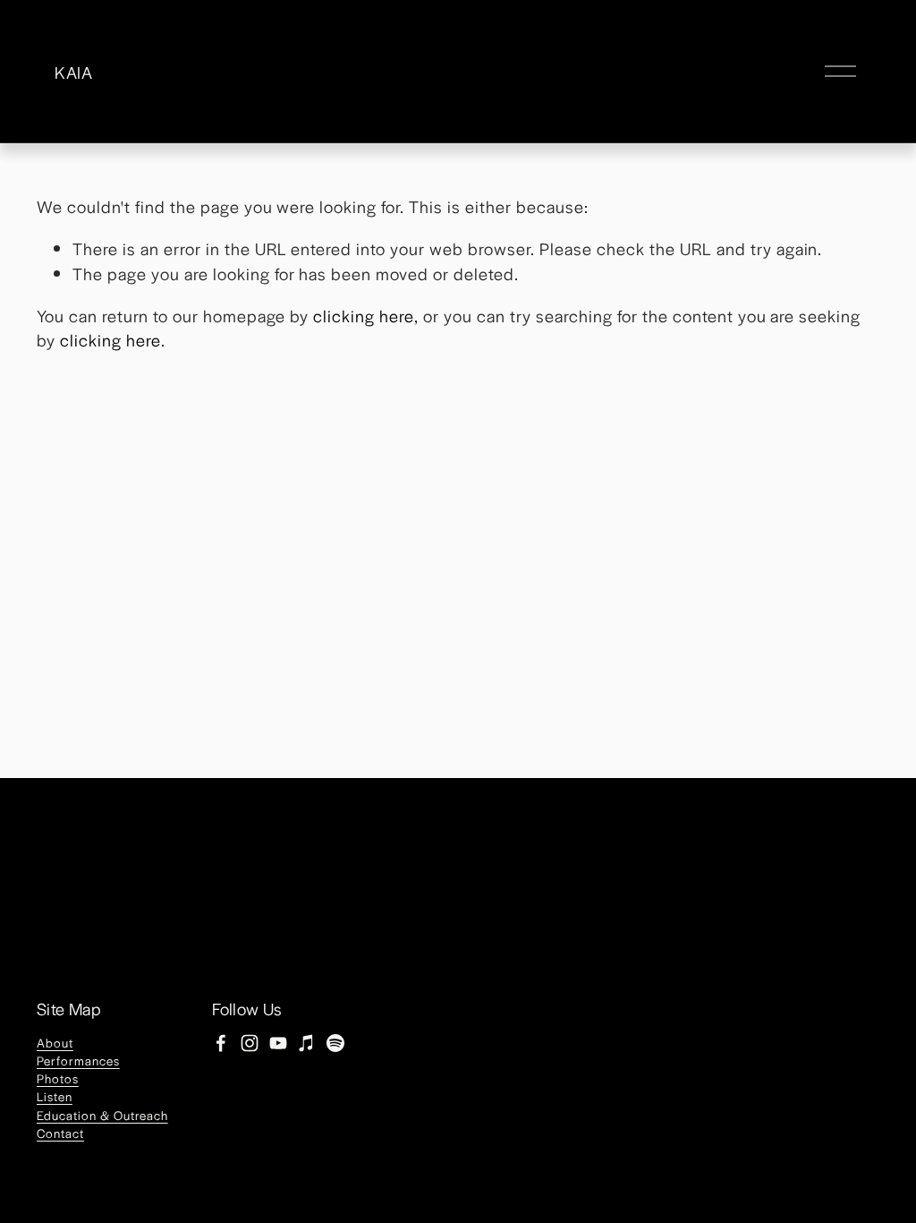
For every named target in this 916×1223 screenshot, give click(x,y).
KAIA (73, 71)
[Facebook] (221, 1043)
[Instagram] (250, 1043)
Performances (78, 1060)
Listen (54, 1096)
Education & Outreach (102, 1115)
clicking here (363, 315)
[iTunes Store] (307, 1043)
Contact (60, 1133)
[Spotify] (335, 1043)
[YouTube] (278, 1043)
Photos (58, 1078)
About (55, 1042)
